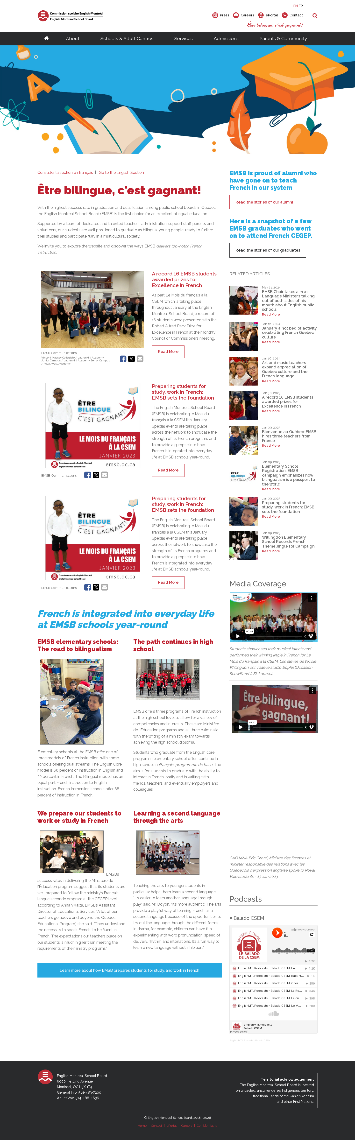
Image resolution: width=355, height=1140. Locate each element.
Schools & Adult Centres (126, 38)
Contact (156, 1125)
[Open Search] (315, 16)
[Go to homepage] (46, 38)
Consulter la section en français (65, 172)
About (72, 38)
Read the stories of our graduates (267, 250)
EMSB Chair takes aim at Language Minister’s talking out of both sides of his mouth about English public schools (288, 300)
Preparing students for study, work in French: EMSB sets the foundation (183, 392)
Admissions (226, 38)
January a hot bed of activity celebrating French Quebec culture (289, 332)
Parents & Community (283, 38)
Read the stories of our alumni (264, 202)
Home (142, 1125)
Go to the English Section (121, 172)
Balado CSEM (262, 1040)
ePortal (172, 1125)
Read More (168, 351)
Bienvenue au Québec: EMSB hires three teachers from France (289, 436)
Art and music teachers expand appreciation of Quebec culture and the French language (284, 369)
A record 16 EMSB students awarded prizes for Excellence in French (184, 279)
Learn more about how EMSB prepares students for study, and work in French (129, 970)
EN (295, 6)
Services (183, 38)
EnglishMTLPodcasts (241, 1040)
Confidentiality (207, 1125)
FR (301, 6)
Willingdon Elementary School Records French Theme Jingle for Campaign (288, 542)
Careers (186, 1125)
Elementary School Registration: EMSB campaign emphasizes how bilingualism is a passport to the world (288, 475)
